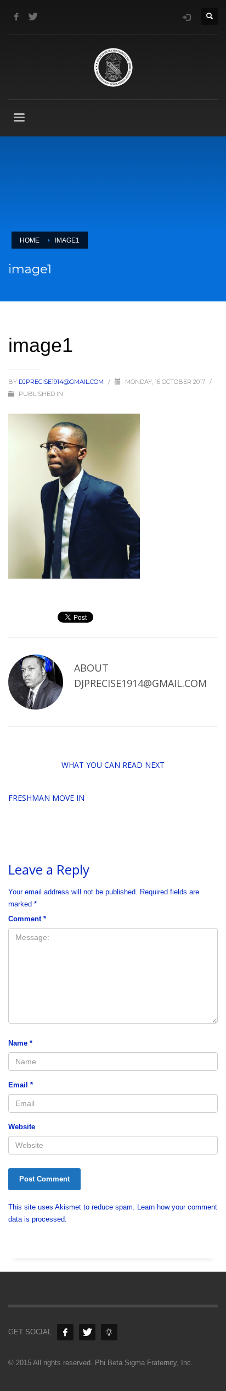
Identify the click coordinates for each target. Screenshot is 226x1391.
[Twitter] (33, 16)
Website (21, 1127)
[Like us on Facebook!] (65, 1332)
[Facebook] (16, 16)
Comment (27, 919)
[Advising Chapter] (109, 1332)
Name (20, 1043)
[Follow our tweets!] (87, 1332)
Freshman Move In (46, 798)
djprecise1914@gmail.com (62, 382)
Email (20, 1085)
